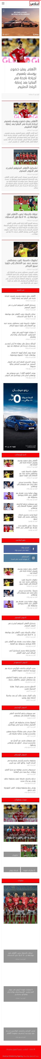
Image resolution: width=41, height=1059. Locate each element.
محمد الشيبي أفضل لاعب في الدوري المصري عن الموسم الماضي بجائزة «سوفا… (22, 364)
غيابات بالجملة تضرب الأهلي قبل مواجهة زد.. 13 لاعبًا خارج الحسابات (20, 954)
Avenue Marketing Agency (13, 1056)
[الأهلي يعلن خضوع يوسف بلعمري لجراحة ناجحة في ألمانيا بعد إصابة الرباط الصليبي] (20, 50)
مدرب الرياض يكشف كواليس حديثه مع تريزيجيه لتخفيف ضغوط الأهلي (20, 1032)
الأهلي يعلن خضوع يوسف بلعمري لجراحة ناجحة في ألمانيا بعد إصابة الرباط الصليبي (23, 78)
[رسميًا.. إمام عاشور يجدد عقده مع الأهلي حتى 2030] (8, 528)
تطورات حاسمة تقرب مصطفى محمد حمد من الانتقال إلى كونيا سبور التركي (21, 263)
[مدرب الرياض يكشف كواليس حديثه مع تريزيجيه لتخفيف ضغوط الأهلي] (20, 1021)
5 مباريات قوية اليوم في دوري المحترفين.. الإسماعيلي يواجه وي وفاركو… (23, 335)
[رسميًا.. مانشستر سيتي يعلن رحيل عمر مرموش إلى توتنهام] (8, 485)
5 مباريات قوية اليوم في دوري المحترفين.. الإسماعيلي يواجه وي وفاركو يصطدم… (20, 992)
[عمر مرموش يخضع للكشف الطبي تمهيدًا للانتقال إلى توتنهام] (8, 506)
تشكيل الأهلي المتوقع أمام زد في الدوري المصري (20, 915)
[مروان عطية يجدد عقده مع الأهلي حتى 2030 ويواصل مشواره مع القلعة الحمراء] (8, 495)
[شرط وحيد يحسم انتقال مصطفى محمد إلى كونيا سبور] (8, 517)
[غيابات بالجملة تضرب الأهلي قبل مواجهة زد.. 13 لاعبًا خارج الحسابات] (26, 203)
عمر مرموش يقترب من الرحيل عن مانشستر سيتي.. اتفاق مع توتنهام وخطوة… (22, 743)
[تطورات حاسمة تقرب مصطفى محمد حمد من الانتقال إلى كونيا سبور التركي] (26, 249)
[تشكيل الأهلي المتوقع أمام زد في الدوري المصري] (26, 157)
